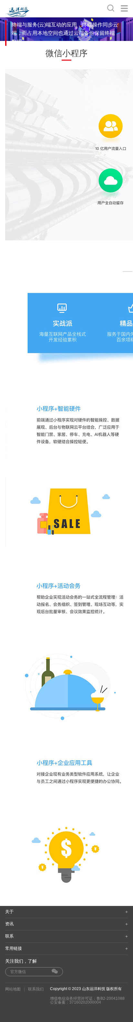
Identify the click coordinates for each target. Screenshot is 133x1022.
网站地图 (13, 989)
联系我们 (36, 989)
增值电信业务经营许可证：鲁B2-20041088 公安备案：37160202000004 (87, 1000)
